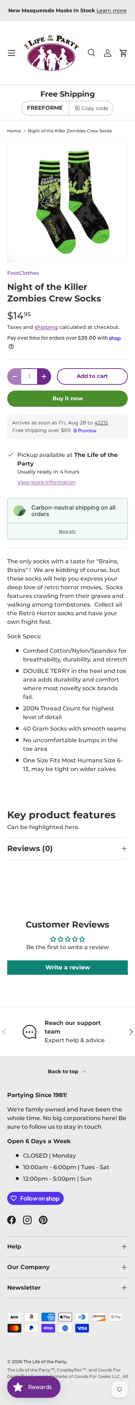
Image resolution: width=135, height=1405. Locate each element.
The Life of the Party (45, 1361)
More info (67, 531)
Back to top (64, 1071)
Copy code (94, 108)
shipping (46, 327)
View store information (46, 482)
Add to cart (92, 376)
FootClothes (23, 273)
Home (14, 131)
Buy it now (68, 398)
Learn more (111, 10)
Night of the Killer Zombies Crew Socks (70, 131)
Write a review (67, 967)
